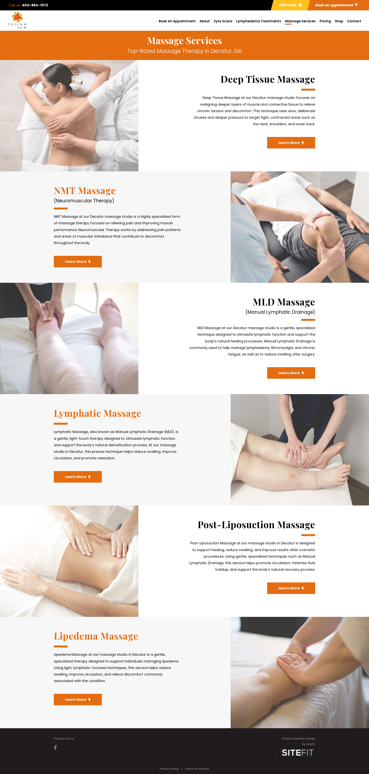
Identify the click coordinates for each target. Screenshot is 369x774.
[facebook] (55, 748)
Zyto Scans (223, 21)
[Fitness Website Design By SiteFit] (297, 752)
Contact (354, 21)
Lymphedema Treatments (258, 21)
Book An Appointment (177, 21)
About (204, 21)
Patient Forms (64, 738)
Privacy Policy (169, 769)
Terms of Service (197, 769)
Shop (339, 21)
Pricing (325, 21)
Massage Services (300, 21)
